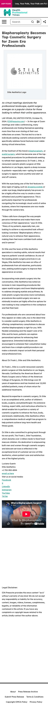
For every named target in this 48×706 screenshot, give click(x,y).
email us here (8, 473)
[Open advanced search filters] (38, 21)
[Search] (32, 21)
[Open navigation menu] (4, 21)
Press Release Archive (28, 691)
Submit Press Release (14, 697)
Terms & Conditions (34, 697)
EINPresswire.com (16, 121)
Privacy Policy (36, 702)
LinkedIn (6, 486)
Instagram (6, 490)
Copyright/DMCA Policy (16, 702)
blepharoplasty (36, 151)
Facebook (6, 480)
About (13, 691)
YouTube (6, 493)
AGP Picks (6, 4)
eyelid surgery (8, 154)
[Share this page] (44, 21)
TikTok (5, 496)
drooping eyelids (35, 187)
